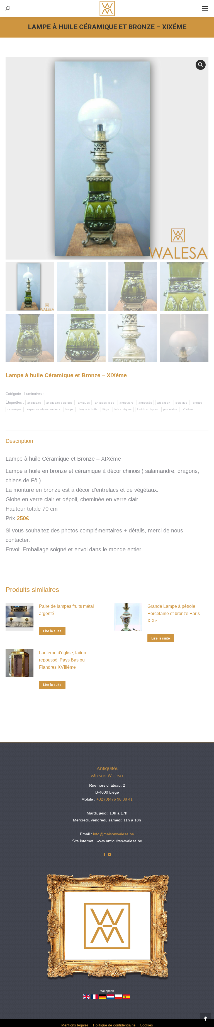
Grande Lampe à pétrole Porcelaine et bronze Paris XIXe (173, 613)
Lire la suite (52, 631)
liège (106, 409)
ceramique (15, 409)
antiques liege (104, 402)
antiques (84, 402)
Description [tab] (19, 441)
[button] (201, 65)
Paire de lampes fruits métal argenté (66, 610)
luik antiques (123, 409)
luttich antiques (147, 409)
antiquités (145, 402)
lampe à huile (88, 409)
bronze (197, 402)
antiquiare (126, 402)
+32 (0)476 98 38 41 (114, 799)
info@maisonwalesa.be (113, 834)
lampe (69, 409)
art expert (163, 402)
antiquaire (34, 402)
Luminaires (33, 394)
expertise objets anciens (43, 409)
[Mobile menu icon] (204, 8)
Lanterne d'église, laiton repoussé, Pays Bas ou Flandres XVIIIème (62, 660)
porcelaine (170, 409)
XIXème (188, 409)
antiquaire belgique (59, 402)
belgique (181, 402)
